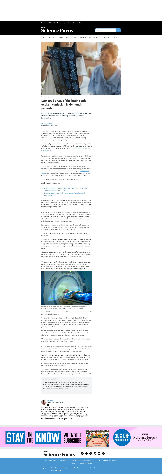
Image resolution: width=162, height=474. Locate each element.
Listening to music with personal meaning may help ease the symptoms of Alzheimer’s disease (65, 189)
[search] (118, 30)
